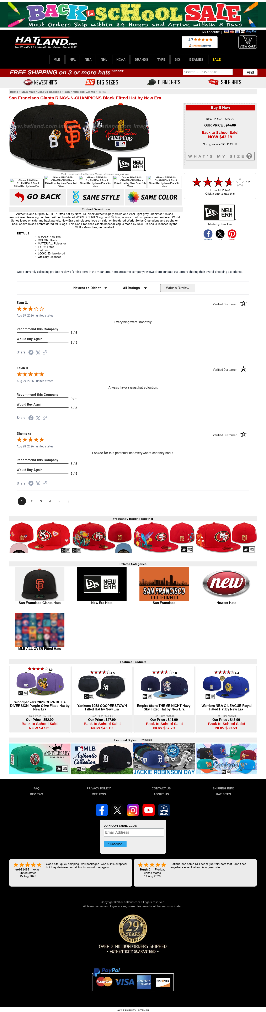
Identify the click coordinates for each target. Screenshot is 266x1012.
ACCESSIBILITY (126, 1010)
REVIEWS (36, 794)
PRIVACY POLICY (99, 788)
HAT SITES (223, 794)
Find (250, 72)
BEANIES (196, 59)
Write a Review (178, 288)
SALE (216, 59)
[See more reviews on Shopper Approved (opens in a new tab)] (45, 352)
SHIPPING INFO (223, 788)
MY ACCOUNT (210, 32)
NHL (104, 59)
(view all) (147, 739)
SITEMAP (143, 1010)
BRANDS (141, 59)
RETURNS (99, 794)
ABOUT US (161, 794)
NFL (73, 59)
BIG (177, 59)
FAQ (36, 788)
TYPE (161, 59)
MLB (57, 59)
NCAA (121, 59)
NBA (88, 59)
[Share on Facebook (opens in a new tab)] (30, 353)
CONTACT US (161, 788)
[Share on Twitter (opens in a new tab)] (38, 352)
